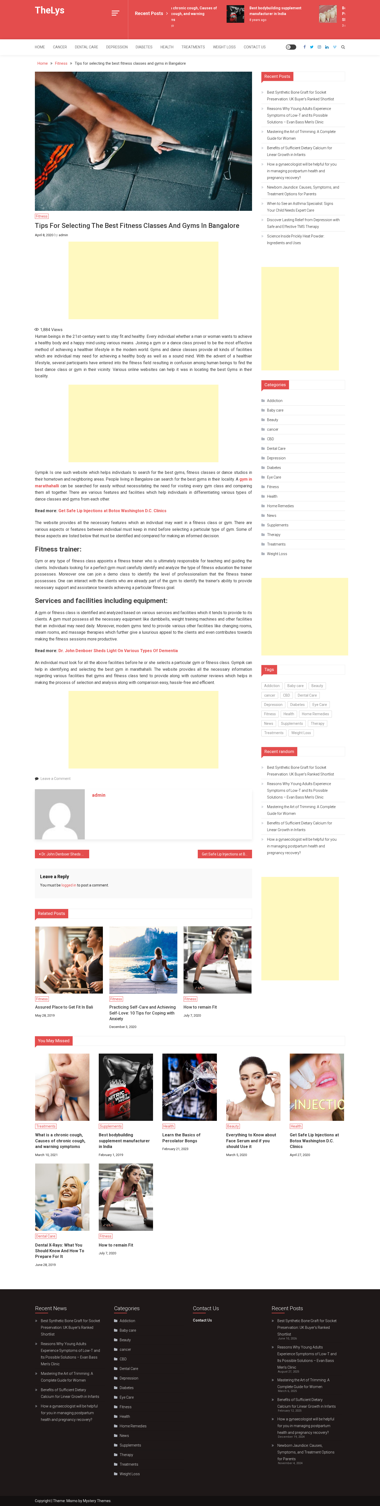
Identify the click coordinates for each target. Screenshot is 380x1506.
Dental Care (86, 47)
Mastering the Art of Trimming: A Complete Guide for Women (301, 135)
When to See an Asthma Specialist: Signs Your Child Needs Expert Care (300, 207)
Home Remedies (280, 506)
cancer (60, 47)
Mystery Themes (97, 1501)
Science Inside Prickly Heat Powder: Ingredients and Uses (295, 239)
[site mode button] (291, 47)
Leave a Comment (56, 779)
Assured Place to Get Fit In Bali (64, 1007)
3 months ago (340, 25)
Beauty (272, 420)
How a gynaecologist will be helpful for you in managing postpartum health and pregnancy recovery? (302, 171)
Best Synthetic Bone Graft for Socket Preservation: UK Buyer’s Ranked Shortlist (300, 95)
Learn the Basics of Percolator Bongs (181, 1137)
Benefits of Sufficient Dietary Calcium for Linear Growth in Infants (299, 151)
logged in (69, 885)
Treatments (193, 47)
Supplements (277, 525)
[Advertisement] (143, 280)
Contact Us (255, 47)
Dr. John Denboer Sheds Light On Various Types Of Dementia (118, 650)
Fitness (42, 216)
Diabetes (144, 47)
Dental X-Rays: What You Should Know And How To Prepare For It (59, 1251)
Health (167, 47)
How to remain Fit (200, 1007)
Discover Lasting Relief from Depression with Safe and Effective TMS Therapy (303, 223)
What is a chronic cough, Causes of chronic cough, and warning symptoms (175, 14)
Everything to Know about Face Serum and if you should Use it (251, 1140)
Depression (117, 47)
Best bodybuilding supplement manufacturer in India (124, 1140)
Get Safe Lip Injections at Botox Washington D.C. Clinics (112, 510)
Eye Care (274, 477)
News (271, 515)
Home (40, 47)
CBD (270, 439)
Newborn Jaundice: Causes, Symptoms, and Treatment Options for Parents (303, 190)
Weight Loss (224, 47)
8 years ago (246, 20)
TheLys (49, 10)
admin (63, 235)
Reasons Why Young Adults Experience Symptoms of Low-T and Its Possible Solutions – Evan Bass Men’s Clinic (299, 115)
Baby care (275, 410)
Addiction (275, 401)
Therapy (273, 535)
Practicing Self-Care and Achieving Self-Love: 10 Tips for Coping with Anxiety (142, 1013)
